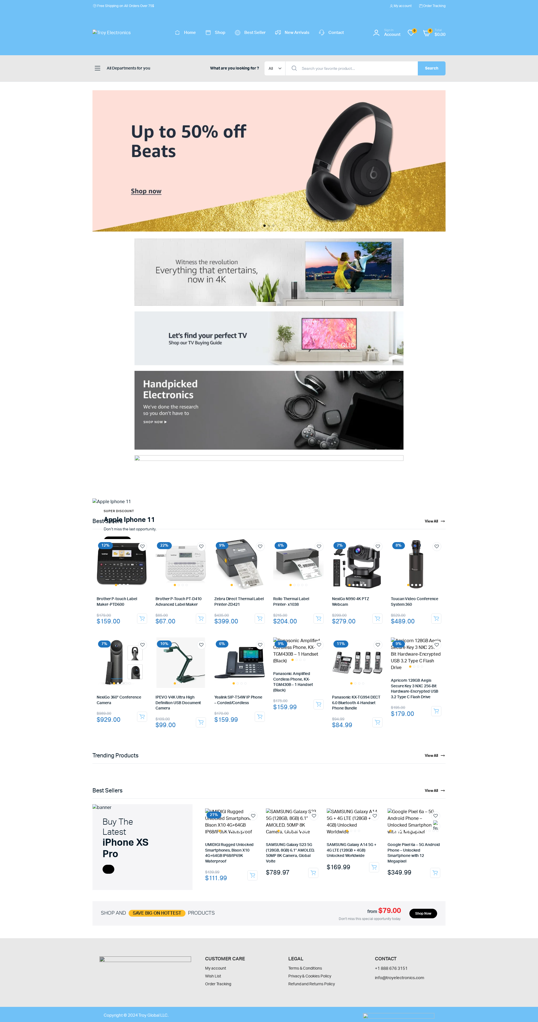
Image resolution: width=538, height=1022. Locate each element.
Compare (145, 556)
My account (402, 6)
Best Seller (255, 33)
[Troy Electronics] (127, 32)
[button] (264, 226)
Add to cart (142, 619)
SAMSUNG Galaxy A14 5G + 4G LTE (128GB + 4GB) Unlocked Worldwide (351, 850)
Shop (220, 33)
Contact (336, 33)
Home (190, 33)
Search (431, 68)
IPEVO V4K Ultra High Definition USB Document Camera (178, 702)
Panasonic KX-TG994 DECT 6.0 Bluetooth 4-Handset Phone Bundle (356, 702)
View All (431, 521)
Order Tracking (434, 6)
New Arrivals (297, 33)
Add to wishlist (142, 546)
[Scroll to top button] (525, 1009)
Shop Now (423, 913)
